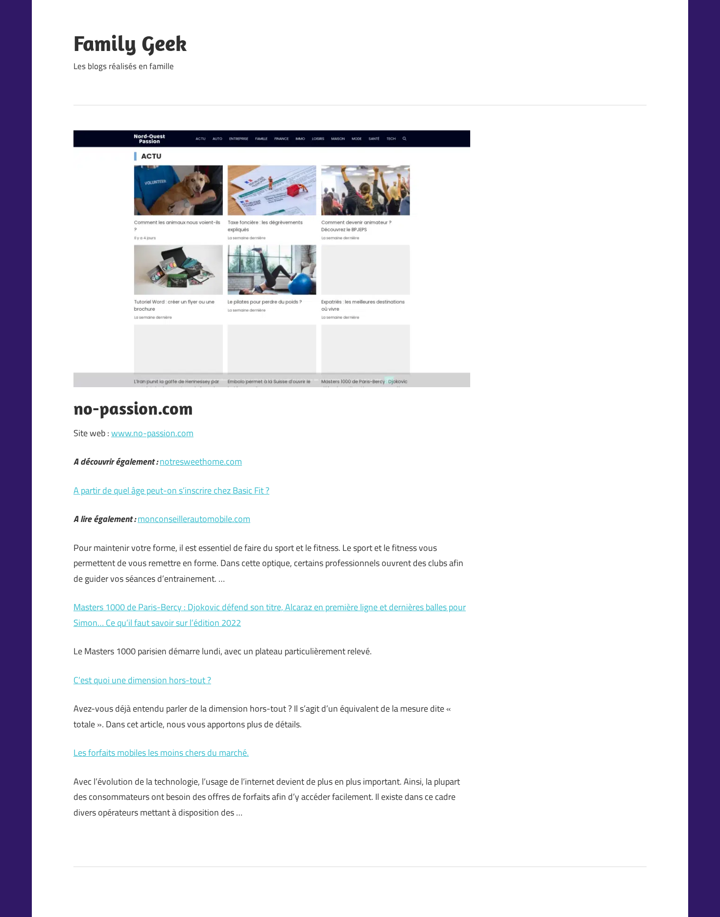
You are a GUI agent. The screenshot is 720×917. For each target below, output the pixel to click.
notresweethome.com (201, 461)
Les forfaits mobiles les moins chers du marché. (161, 752)
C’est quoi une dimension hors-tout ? (142, 680)
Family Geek (130, 43)
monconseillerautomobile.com (194, 518)
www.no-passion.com (152, 433)
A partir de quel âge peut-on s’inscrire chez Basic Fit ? (171, 490)
